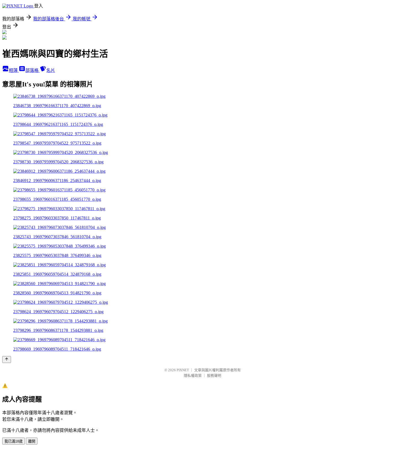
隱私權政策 (193, 375)
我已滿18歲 (13, 441)
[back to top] (6, 359)
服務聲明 (214, 375)
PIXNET (183, 370)
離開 (31, 441)
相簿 (14, 70)
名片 (50, 70)
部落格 (32, 70)
